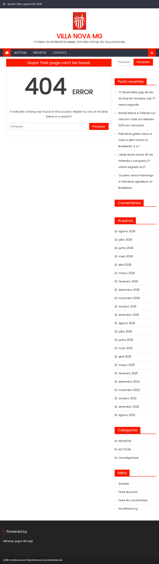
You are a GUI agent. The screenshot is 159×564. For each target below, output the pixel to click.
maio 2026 (125, 256)
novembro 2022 (129, 390)
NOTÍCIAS (20, 53)
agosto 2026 (126, 231)
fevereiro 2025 (128, 373)
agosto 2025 (126, 323)
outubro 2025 (127, 306)
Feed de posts (127, 492)
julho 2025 (125, 331)
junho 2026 (125, 248)
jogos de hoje (24, 541)
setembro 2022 (128, 407)
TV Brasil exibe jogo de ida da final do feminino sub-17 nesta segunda (137, 98)
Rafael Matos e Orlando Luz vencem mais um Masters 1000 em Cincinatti (136, 119)
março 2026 (126, 273)
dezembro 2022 (129, 382)
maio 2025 (125, 348)
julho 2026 (125, 240)
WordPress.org (128, 509)
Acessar (123, 484)
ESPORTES (39, 53)
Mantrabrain (54, 560)
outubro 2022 (127, 398)
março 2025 (126, 365)
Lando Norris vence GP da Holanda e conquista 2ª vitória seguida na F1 (135, 161)
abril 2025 (124, 357)
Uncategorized (128, 458)
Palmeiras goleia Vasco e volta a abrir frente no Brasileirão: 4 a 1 (135, 140)
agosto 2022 (126, 415)
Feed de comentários (133, 500)
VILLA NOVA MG (79, 36)
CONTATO (60, 53)
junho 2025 (125, 340)
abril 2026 (124, 265)
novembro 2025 (129, 298)
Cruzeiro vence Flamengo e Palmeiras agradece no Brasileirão (135, 181)
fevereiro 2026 (128, 281)
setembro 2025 (128, 315)
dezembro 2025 (129, 290)
